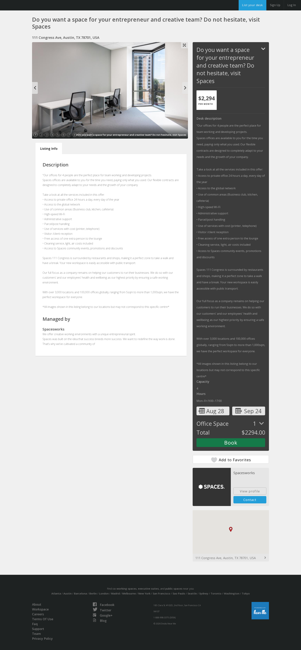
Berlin (93, 593)
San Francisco (161, 593)
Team (36, 634)
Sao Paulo (179, 593)
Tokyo (246, 593)
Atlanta (56, 593)
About (36, 604)
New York (144, 593)
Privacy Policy (42, 638)
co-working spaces (125, 588)
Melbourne (129, 593)
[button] (231, 529)
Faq (35, 624)
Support (38, 629)
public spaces (173, 588)
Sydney (203, 593)
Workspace (40, 609)
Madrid (115, 593)
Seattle (192, 593)
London (104, 593)
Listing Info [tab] (48, 148)
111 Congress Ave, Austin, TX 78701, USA (225, 558)
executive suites (148, 588)
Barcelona (80, 593)
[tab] (206, 100)
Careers (38, 614)
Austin (67, 593)
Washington (231, 593)
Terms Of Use (42, 619)
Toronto (216, 593)
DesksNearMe (24, 5)
